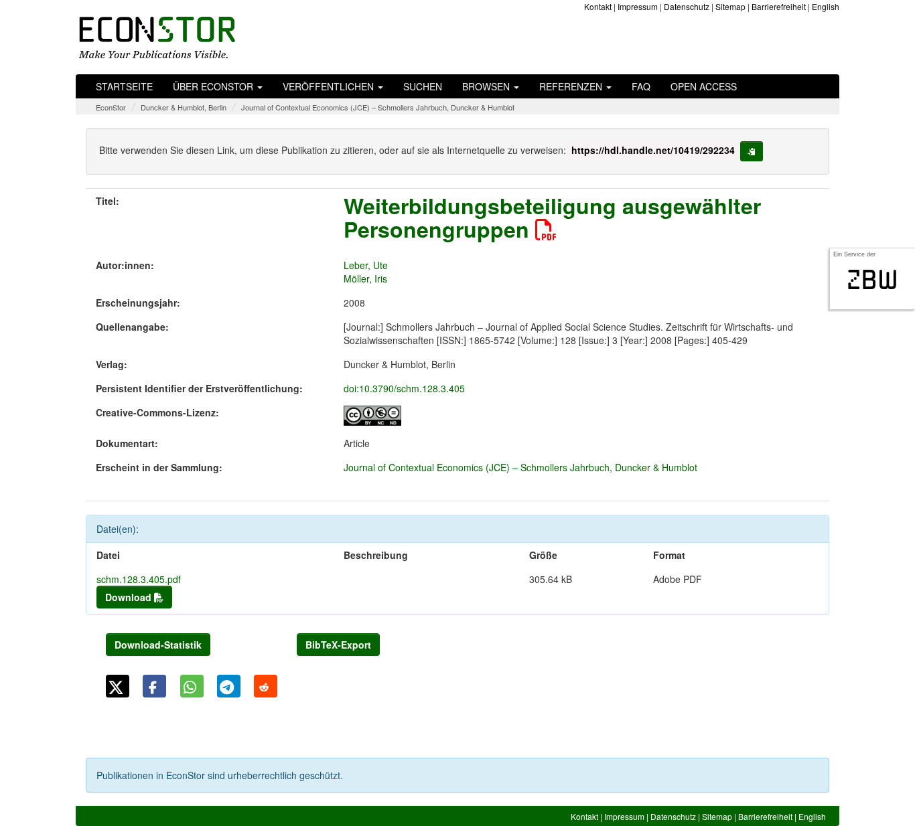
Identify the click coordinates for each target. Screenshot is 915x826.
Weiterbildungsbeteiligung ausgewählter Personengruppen (552, 217)
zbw (872, 280)
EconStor (111, 107)
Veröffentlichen (329, 86)
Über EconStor (214, 86)
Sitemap (730, 6)
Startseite (124, 86)
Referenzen (572, 86)
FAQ (641, 86)
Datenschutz (686, 6)
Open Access (704, 86)
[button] (117, 686)
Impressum (638, 6)
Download (129, 597)
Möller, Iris (365, 278)
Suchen (422, 86)
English (825, 6)
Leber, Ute (366, 265)
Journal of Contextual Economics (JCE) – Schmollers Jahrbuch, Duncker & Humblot (377, 107)
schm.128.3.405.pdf (138, 579)
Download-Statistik (158, 644)
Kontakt (598, 6)
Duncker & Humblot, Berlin (183, 107)
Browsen (487, 86)
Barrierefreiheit (779, 6)
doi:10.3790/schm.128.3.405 (404, 388)
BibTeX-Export (338, 644)
